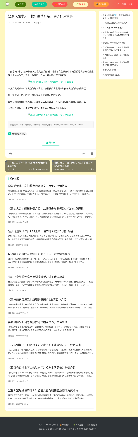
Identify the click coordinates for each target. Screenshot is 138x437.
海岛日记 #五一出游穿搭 (113, 27)
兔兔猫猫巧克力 (109, 70)
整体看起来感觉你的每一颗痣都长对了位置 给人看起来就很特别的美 (116, 35)
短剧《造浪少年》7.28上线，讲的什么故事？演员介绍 (40, 231)
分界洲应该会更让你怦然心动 (115, 23)
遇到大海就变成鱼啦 (111, 75)
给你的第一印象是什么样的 (114, 42)
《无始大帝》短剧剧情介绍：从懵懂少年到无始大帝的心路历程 (46, 208)
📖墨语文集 (39, 4)
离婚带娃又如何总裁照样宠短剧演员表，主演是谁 (37, 322)
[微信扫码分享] (10, 153)
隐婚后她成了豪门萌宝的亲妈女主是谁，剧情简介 (37, 186)
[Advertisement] (51, 48)
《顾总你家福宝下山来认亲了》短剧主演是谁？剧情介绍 (41, 367)
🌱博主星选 (80, 4)
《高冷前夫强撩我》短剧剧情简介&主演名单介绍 (37, 299)
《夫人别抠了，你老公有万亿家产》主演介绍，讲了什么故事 (44, 345)
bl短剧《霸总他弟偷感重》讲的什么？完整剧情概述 (39, 254)
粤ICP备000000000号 (86, 429)
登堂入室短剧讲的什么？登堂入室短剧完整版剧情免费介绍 (43, 390)
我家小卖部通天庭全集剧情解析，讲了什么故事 (36, 276)
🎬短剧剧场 (101, 4)
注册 (131, 4)
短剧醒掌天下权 (18, 134)
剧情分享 (37, 22)
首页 (22, 4)
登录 (124, 4)
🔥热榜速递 (60, 4)
